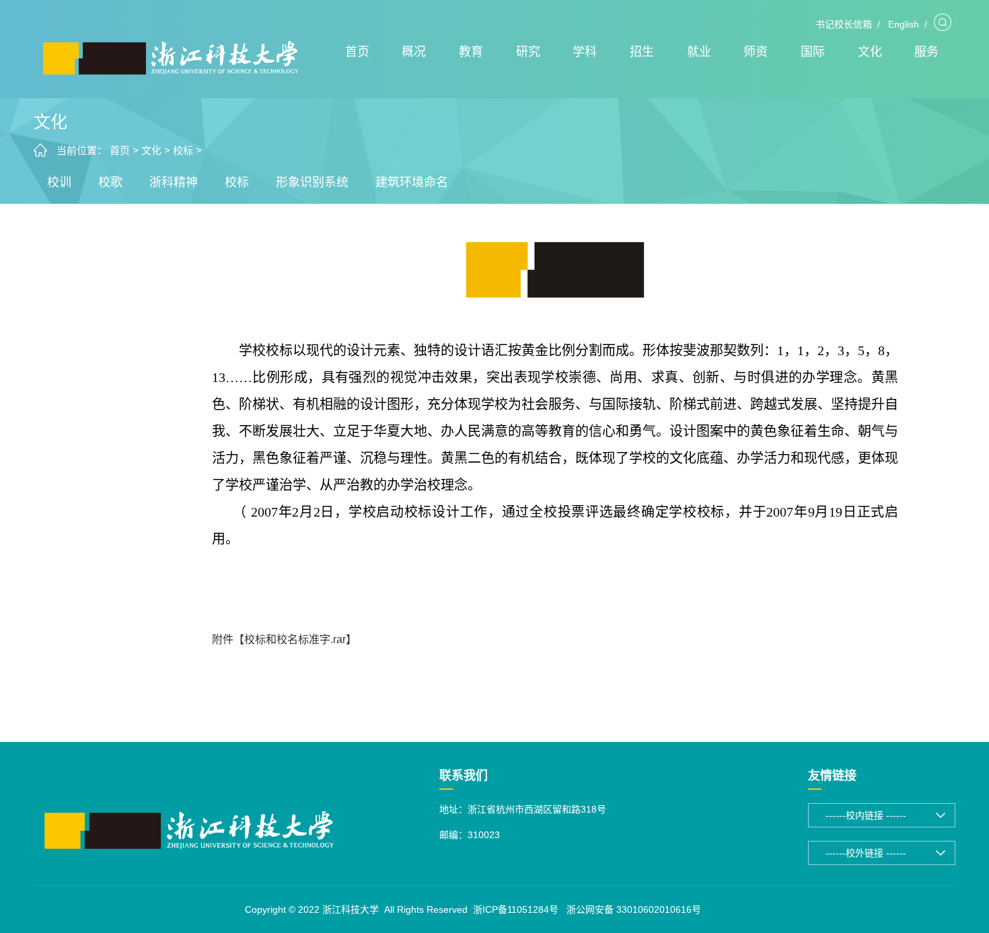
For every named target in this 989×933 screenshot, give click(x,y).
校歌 (110, 182)
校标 (183, 150)
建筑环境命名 (411, 182)
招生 (642, 52)
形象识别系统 (312, 182)
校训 (59, 182)
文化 (870, 52)
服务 (926, 52)
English (903, 24)
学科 (585, 52)
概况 (414, 52)
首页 (357, 52)
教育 (471, 52)
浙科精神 (173, 182)
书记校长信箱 (843, 24)
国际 (813, 52)
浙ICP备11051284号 (515, 909)
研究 (528, 52)
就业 (699, 52)
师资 (755, 52)
